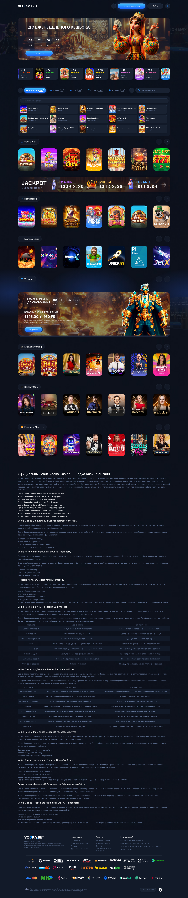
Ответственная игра (103, 843)
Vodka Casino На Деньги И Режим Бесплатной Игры (40, 505)
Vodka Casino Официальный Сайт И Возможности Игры (41, 494)
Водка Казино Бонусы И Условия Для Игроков (38, 502)
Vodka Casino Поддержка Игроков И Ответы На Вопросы (42, 516)
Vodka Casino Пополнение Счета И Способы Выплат (40, 511)
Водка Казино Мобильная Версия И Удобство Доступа (41, 508)
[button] (20, 90)
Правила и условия (103, 840)
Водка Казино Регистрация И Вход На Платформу (39, 496)
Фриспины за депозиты (79, 849)
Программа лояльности (79, 843)
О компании (75, 840)
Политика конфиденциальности (103, 847)
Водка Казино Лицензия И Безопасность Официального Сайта (44, 513)
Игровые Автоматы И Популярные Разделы (36, 499)
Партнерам (100, 851)
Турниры (74, 846)
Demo (26, 172)
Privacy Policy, (156, 846)
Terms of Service (126, 849)
